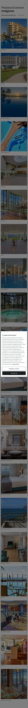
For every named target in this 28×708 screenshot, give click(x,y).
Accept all (14, 373)
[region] (14, 354)
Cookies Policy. (15, 364)
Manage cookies (14, 368)
